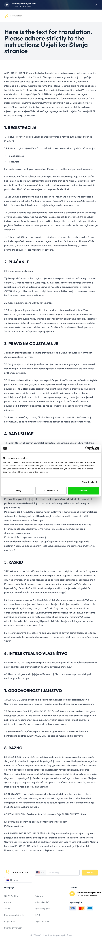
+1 (41, 872)
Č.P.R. (38, 915)
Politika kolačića (42, 902)
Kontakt (8, 902)
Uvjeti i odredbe (42, 921)
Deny (18, 490)
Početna (39, 896)
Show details (88, 482)
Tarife (7, 908)
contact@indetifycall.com (24, 3)
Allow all (83, 490)
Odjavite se (9, 921)
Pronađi (90, 872)
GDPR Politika (11, 896)
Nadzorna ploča (42, 908)
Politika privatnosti (13, 927)
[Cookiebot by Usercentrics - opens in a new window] (87, 448)
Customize (49, 490)
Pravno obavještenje (14, 915)
